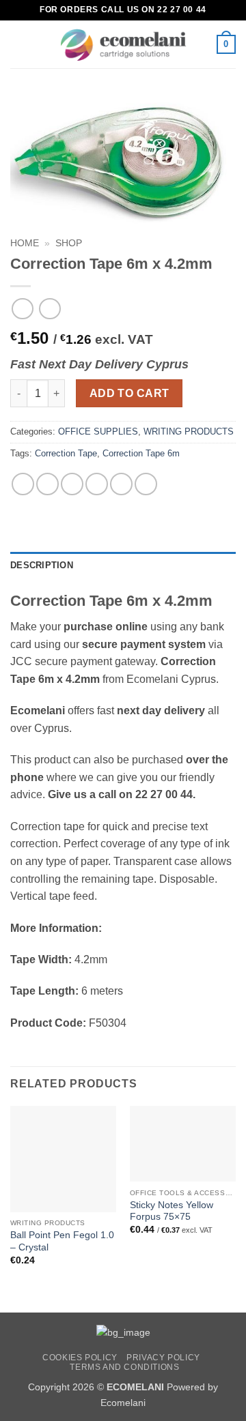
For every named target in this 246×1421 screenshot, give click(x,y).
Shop (68, 243)
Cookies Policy (80, 1357)
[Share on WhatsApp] (23, 484)
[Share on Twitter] (72, 484)
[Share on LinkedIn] (146, 484)
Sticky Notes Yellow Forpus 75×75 (171, 1211)
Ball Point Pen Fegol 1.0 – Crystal (62, 1241)
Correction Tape (66, 453)
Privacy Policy (163, 1357)
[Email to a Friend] (96, 484)
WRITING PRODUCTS (189, 431)
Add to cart (129, 393)
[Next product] (22, 308)
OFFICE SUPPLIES (98, 431)
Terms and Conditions (124, 1367)
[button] (18, 44)
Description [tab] (41, 565)
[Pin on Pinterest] (121, 484)
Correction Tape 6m (141, 453)
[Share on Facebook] (47, 484)
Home (24, 243)
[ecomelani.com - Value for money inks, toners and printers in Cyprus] (123, 44)
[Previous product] (49, 308)
